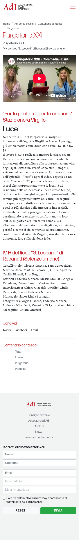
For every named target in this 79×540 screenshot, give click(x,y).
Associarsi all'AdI (38, 421)
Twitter (7, 330)
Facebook (21, 330)
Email (34, 330)
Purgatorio (13, 28)
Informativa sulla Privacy (32, 498)
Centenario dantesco (50, 23)
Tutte (18, 352)
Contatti (39, 426)
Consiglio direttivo (39, 415)
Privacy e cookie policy (39, 437)
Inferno (19, 357)
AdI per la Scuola (24, 23)
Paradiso (20, 369)
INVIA (58, 510)
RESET (21, 510)
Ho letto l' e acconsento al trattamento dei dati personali (36, 500)
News (38, 432)
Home (6, 23)
